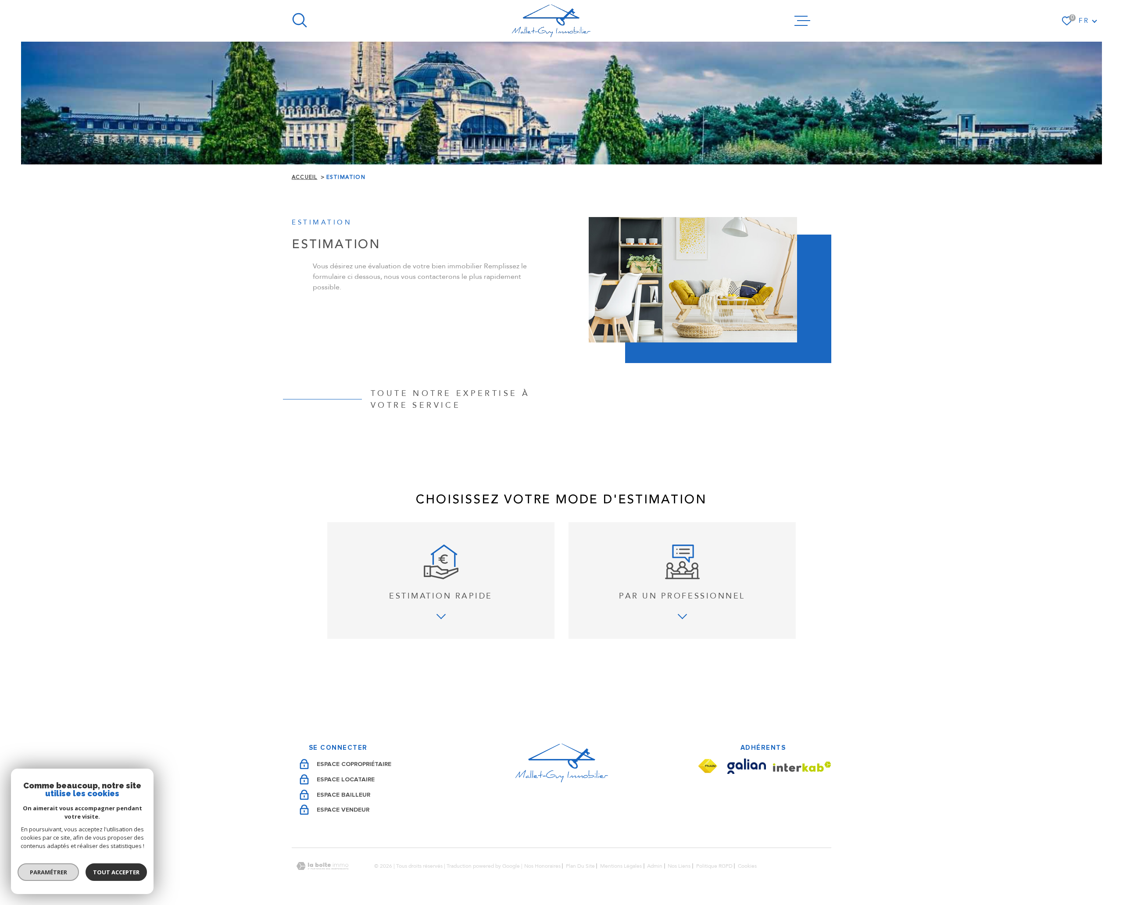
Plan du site (580, 865)
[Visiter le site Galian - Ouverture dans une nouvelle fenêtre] (746, 766)
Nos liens (679, 865)
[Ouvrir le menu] (802, 21)
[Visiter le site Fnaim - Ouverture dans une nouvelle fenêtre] (707, 766)
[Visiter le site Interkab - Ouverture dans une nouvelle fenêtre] (802, 767)
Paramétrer (48, 872)
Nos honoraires (542, 865)
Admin (654, 865)
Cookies (747, 866)
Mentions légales (621, 865)
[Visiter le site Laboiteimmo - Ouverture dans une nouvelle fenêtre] (322, 866)
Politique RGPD (714, 865)
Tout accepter (116, 872)
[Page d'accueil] (551, 20)
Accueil (304, 177)
